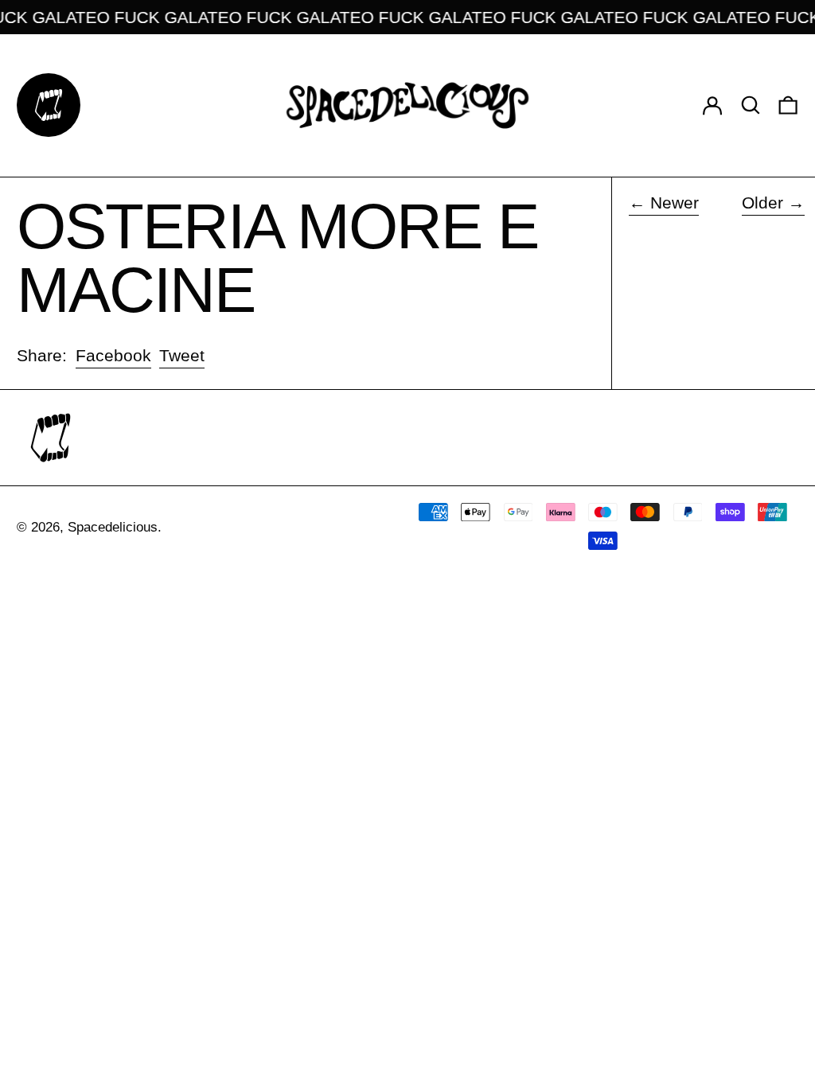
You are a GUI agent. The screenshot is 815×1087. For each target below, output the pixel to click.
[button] (750, 105)
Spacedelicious (113, 527)
